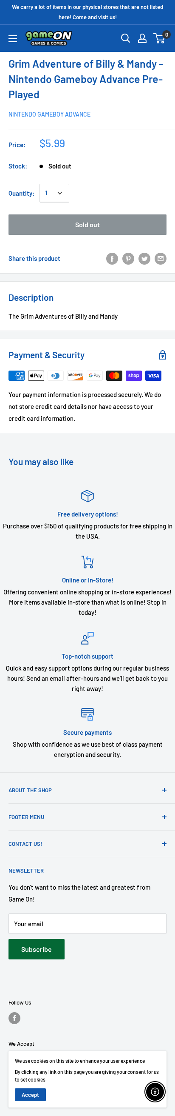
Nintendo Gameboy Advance (49, 114)
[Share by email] (161, 258)
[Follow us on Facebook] (14, 1018)
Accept (30, 1094)
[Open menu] (12, 38)
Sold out (87, 224)
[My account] (142, 38)
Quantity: (21, 193)
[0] (159, 38)
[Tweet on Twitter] (144, 258)
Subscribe (36, 949)
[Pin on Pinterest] (128, 258)
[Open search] (125, 38)
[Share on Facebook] (112, 258)
